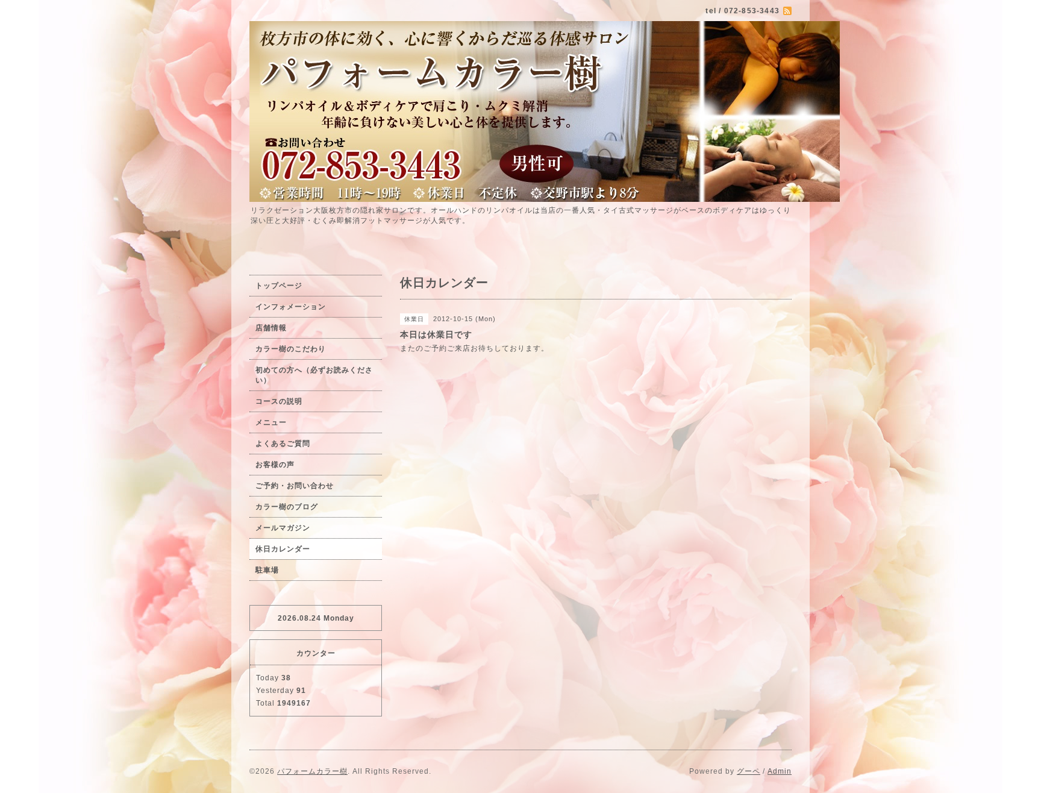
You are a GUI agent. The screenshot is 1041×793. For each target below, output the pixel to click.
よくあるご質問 (282, 443)
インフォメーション (290, 306)
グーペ (748, 771)
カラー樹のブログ (286, 507)
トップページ (278, 285)
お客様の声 (275, 464)
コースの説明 (278, 401)
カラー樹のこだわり (290, 349)
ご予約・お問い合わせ (294, 485)
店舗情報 (271, 328)
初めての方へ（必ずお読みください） (314, 375)
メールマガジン (282, 528)
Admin (779, 771)
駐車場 (267, 570)
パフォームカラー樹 (312, 771)
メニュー (271, 422)
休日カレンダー (282, 549)
